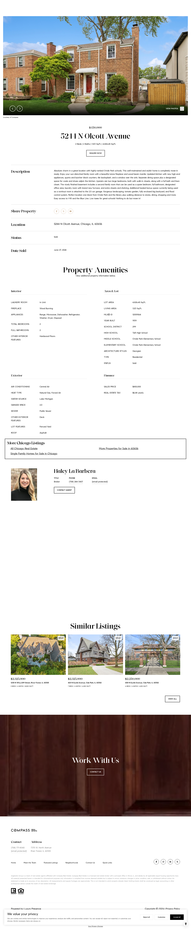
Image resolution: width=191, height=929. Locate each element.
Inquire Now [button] (95, 153)
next (20, 109)
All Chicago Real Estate (24, 448)
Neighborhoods (71, 863)
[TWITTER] (177, 861)
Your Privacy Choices (95, 926)
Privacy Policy (173, 908)
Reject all (146, 917)
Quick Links (107, 863)
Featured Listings (51, 863)
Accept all (176, 917)
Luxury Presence (32, 908)
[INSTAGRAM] (163, 861)
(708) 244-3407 (76, 481)
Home (13, 863)
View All (172, 699)
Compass (75, 876)
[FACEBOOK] (156, 861)
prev (13, 109)
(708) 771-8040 (18, 847)
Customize (161, 917)
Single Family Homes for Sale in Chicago (34, 453)
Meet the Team (30, 863)
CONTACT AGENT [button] (64, 490)
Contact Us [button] (95, 772)
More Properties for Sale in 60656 (118, 448)
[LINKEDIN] (170, 861)
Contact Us (90, 863)
